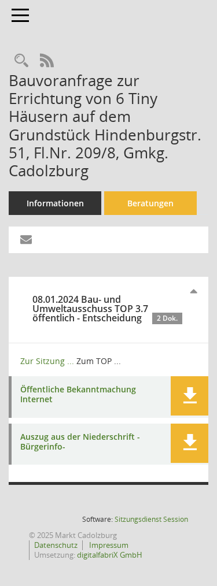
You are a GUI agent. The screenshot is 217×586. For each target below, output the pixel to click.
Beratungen (150, 203)
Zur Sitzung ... (47, 360)
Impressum (107, 545)
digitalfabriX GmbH (109, 555)
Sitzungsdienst (151, 519)
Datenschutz (56, 545)
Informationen (55, 203)
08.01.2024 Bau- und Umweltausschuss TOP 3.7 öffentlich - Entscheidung (105, 308)
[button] (189, 396)
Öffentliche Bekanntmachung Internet (78, 395)
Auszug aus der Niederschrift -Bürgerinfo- (80, 442)
